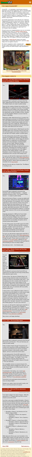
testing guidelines (21, 440)
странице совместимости (21, 31)
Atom (3, 446)
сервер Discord (12, 39)
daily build (25, 404)
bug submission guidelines (15, 313)
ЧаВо (27, 40)
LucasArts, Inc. (26, 451)
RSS (7, 446)
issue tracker (14, 161)
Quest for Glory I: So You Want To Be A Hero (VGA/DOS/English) (16, 71)
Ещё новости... (25, 446)
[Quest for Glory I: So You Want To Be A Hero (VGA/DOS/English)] (16, 69)
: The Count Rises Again (12, 320)
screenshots (11, 441)
